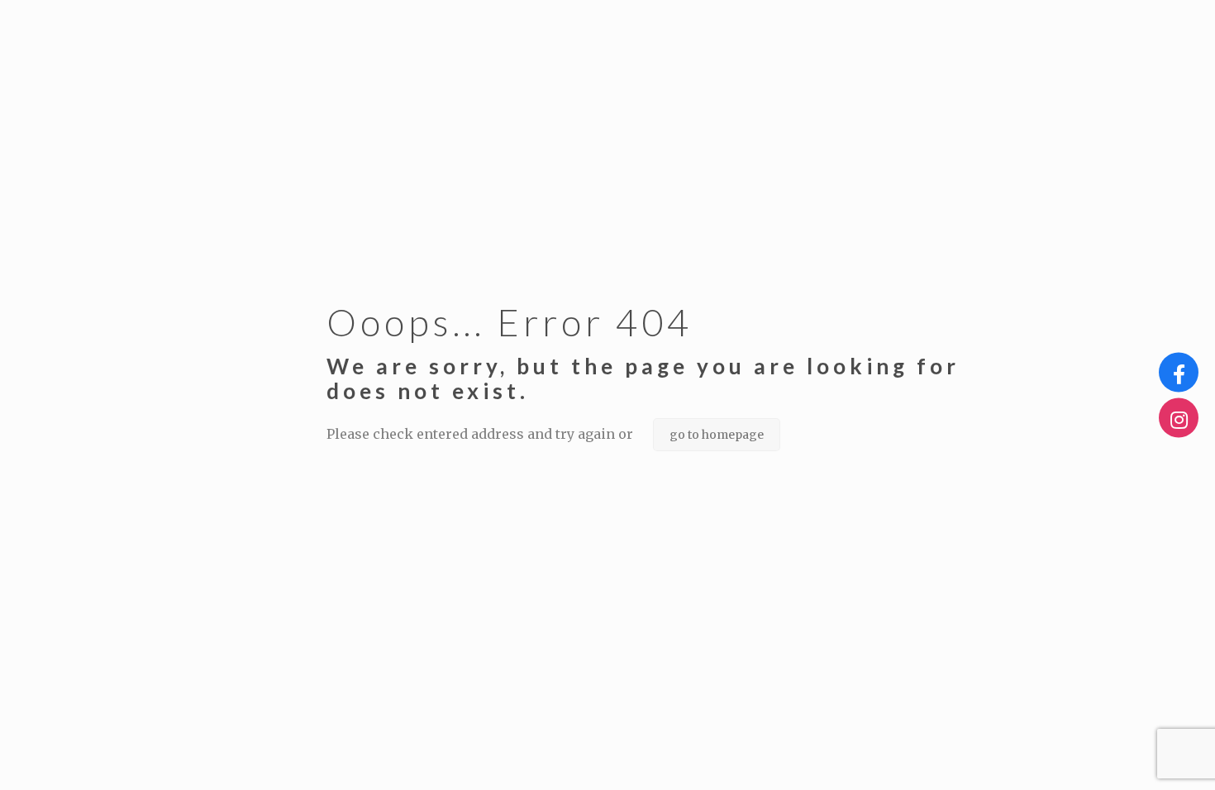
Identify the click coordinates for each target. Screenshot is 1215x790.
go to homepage (716, 434)
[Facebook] (1178, 373)
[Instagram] (1178, 418)
